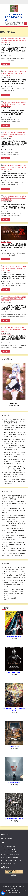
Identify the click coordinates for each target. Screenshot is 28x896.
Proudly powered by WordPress (10, 890)
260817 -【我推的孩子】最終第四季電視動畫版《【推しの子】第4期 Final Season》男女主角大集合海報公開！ (14, 481)
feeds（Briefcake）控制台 (9, 846)
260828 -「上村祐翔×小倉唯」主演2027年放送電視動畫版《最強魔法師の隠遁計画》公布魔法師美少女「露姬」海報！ (14, 427)
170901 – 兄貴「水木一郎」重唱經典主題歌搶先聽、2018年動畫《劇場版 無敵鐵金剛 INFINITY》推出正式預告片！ (13, 246)
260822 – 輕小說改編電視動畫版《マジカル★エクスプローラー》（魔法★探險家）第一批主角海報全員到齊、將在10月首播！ (14, 461)
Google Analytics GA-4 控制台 (10, 852)
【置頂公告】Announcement (17, 598)
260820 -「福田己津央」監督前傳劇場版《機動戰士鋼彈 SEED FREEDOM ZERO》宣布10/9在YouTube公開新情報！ (14, 474)
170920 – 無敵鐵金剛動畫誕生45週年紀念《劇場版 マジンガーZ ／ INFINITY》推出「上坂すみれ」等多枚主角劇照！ (13, 175)
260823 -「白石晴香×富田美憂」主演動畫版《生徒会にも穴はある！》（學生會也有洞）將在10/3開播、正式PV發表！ (14, 454)
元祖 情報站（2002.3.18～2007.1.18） (12, 860)
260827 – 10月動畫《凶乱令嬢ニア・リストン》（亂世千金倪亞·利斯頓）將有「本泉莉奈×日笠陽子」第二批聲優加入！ (15, 434)
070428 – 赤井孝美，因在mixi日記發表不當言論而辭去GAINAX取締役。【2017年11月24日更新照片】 (14, 569)
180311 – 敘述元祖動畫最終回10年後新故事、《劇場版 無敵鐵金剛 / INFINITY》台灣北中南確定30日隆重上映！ (14, 50)
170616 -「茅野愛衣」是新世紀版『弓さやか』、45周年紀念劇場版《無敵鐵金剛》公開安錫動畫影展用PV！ (13, 338)
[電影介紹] (14, 634)
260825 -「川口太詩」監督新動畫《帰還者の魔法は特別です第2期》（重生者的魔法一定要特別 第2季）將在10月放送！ (14, 441)
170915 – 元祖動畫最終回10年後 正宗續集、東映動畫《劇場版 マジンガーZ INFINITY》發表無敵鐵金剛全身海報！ (13, 206)
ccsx (6, 567)
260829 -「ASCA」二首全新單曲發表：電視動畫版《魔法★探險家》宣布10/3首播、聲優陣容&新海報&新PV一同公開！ (14, 421)
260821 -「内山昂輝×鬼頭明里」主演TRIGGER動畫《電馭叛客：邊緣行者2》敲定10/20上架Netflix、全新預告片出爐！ (14, 468)
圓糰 (6, 589)
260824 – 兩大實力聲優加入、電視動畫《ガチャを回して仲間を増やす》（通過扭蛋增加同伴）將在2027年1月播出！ (14, 447)
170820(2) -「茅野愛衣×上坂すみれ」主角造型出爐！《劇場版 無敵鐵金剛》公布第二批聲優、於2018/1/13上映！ (13, 276)
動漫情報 (3, 44)
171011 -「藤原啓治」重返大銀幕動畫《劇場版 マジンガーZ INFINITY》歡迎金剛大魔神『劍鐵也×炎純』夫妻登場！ (14, 144)
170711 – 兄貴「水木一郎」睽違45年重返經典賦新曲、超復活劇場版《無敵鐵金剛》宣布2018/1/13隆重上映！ (13, 307)
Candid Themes (16, 892)
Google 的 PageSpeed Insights (11, 855)
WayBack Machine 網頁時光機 (10, 857)
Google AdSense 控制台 (9, 849)
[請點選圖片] (14, 873)
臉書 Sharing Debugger (9, 863)
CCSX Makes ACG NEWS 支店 (14, 17)
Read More (5, 64)
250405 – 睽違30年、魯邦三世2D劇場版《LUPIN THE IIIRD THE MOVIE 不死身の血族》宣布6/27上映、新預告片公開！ (15, 582)
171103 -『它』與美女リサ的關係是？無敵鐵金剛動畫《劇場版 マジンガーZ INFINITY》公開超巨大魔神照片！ (13, 112)
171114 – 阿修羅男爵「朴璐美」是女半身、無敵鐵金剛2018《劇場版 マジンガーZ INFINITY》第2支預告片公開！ (13, 81)
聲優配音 (9, 44)
